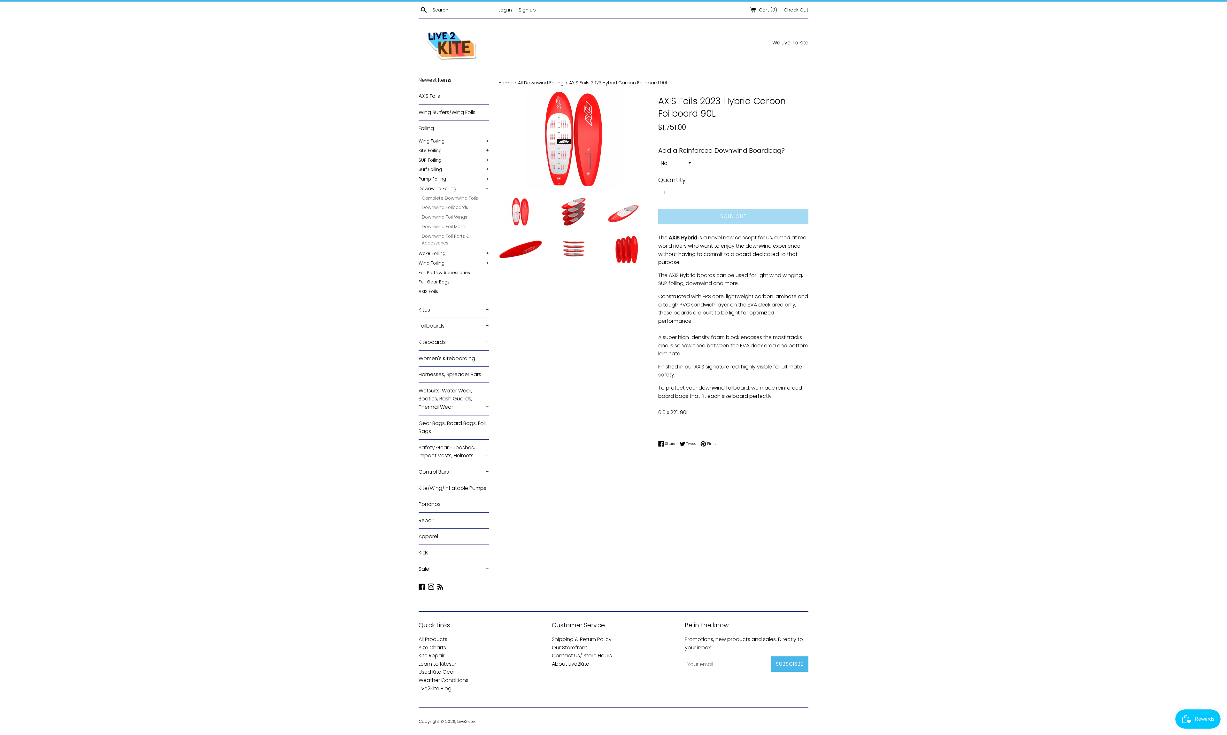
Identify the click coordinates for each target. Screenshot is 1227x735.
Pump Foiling (454, 179)
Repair (426, 520)
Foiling (453, 128)
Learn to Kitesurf (438, 664)
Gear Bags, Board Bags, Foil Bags (454, 427)
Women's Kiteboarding (447, 358)
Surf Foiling (454, 169)
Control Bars (454, 472)
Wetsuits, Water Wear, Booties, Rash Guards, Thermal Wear (454, 399)
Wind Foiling (454, 263)
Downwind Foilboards (445, 208)
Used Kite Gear (437, 672)
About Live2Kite (570, 664)
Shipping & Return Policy (582, 639)
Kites (454, 309)
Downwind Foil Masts (444, 227)
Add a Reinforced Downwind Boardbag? (721, 150)
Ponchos (430, 504)
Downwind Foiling (453, 189)
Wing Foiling (454, 141)
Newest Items (435, 80)
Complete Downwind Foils (450, 198)
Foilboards (454, 325)
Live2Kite (466, 721)
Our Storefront (569, 647)
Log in (505, 10)
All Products (433, 639)
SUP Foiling (454, 160)
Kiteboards (454, 342)
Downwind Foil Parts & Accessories (445, 239)
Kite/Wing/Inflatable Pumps (452, 488)
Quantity (672, 179)
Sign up (527, 10)
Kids (423, 552)
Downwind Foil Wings (444, 217)
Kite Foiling (454, 151)
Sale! (454, 569)
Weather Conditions (443, 680)
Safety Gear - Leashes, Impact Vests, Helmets (454, 452)
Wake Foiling (454, 254)
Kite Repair (431, 655)
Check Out (796, 10)
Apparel (428, 536)
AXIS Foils (429, 96)
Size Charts (432, 647)
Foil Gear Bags (434, 282)
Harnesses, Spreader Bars (454, 374)
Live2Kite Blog (435, 688)
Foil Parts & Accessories (444, 273)
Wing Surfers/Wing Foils (454, 112)
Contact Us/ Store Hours (582, 655)
